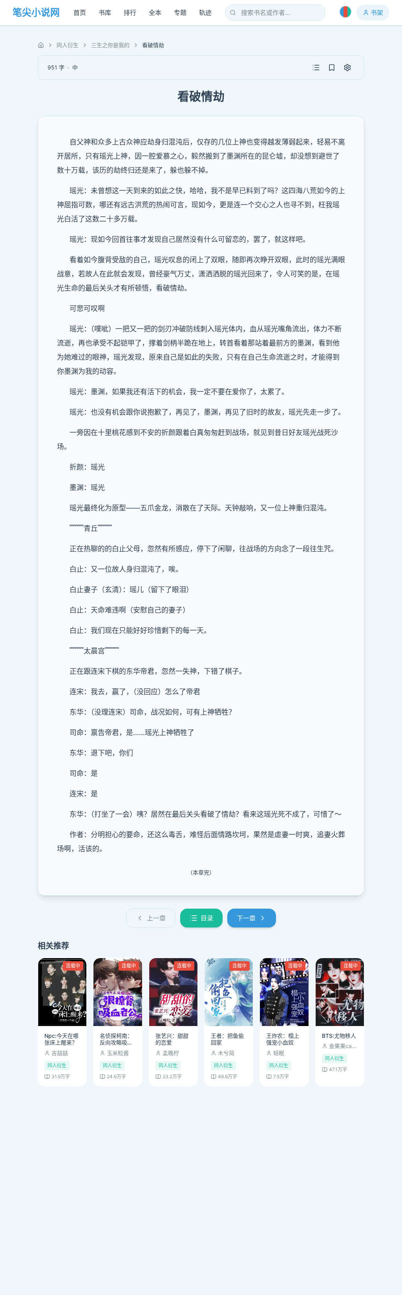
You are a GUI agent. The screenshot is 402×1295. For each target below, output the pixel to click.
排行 (130, 12)
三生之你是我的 (110, 45)
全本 (155, 12)
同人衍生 (68, 45)
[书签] (332, 67)
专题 (180, 12)
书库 (105, 12)
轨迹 (205, 12)
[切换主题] (345, 11)
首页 (79, 12)
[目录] (316, 67)
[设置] (347, 67)
